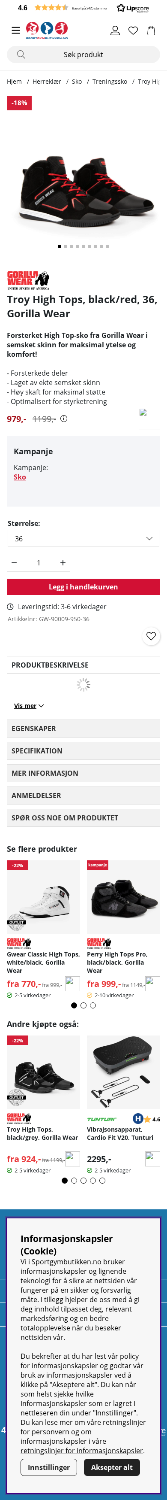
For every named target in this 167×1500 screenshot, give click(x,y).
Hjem (14, 81)
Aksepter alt (112, 1467)
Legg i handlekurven (83, 587)
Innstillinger (49, 1467)
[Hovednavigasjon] (16, 30)
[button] (83, 7)
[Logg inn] (115, 30)
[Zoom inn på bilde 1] (83, 179)
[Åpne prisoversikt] (63, 418)
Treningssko (109, 81)
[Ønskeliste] (133, 30)
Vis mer (25, 705)
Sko (77, 81)
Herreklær (47, 81)
